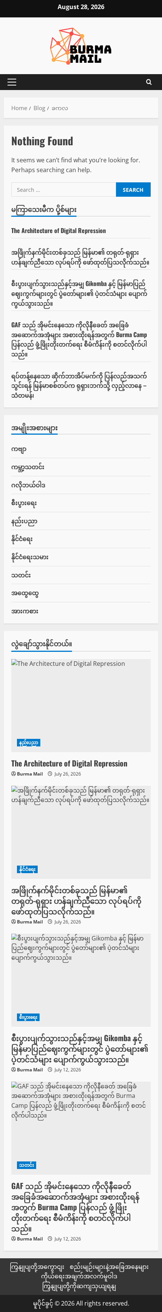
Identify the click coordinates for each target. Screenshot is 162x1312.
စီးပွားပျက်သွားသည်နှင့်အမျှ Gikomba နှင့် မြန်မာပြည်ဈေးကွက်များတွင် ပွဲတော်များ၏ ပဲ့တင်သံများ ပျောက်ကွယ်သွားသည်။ (79, 293)
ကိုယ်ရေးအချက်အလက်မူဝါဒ (79, 1276)
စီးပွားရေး (24, 502)
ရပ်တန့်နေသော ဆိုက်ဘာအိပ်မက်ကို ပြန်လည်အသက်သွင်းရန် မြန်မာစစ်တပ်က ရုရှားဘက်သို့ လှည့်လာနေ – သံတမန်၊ (79, 385)
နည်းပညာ (24, 520)
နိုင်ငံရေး (22, 538)
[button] (12, 82)
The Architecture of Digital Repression (58, 230)
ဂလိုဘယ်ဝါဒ (28, 484)
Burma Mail (30, 774)
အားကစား (24, 610)
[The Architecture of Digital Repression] (81, 705)
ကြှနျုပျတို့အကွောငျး (37, 1266)
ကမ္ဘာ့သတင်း (27, 466)
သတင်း (21, 574)
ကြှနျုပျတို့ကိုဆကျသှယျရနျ (79, 1286)
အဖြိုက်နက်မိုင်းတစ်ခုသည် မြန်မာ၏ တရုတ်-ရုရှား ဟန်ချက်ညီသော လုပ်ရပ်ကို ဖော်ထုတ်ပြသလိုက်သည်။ (80, 256)
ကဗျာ (18, 448)
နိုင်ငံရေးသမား (30, 556)
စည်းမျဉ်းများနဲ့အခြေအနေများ (109, 1266)
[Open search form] (149, 82)
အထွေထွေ (25, 592)
